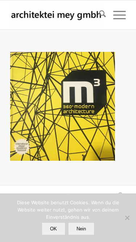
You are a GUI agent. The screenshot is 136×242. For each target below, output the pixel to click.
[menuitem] (99, 14)
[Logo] (56, 14)
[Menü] (116, 14)
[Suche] (99, 14)
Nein (81, 228)
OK (53, 228)
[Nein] (127, 217)
